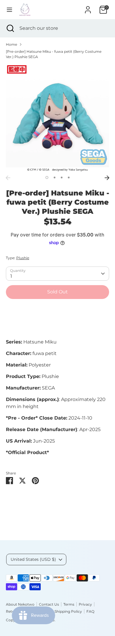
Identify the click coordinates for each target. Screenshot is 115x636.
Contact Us (49, 604)
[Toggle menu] (9, 10)
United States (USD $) (33, 559)
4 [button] (69, 177)
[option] (57, 118)
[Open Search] (9, 28)
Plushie (22, 258)
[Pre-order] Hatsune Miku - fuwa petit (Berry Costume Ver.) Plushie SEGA (53, 54)
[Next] (107, 177)
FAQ (90, 611)
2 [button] (54, 177)
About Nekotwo (20, 604)
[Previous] (7, 177)
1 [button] (46, 177)
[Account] (88, 7)
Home (11, 44)
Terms (68, 604)
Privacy (85, 604)
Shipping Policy (68, 611)
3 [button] (62, 177)
